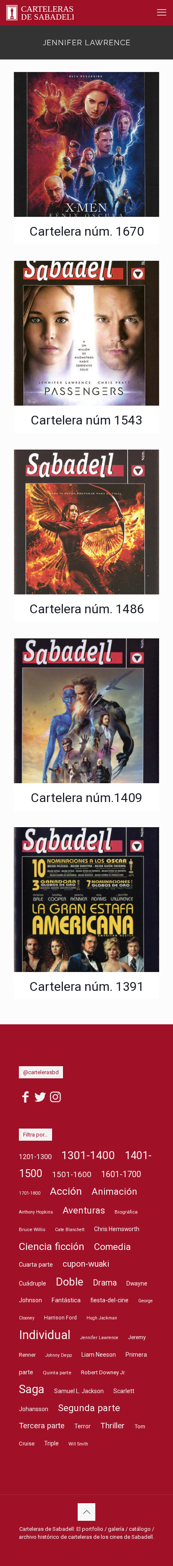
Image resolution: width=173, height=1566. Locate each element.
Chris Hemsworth (116, 1229)
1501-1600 (72, 1174)
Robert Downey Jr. (103, 1372)
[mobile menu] (162, 12)
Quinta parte (57, 1373)
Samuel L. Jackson (79, 1391)
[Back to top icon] (86, 1512)
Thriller (112, 1425)
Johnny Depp (58, 1355)
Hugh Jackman (101, 1318)
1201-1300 (35, 1157)
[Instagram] (55, 1099)
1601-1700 (121, 1174)
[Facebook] (25, 1099)
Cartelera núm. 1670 (86, 231)
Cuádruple (32, 1283)
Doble (69, 1281)
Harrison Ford (60, 1317)
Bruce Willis (32, 1229)
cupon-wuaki (86, 1264)
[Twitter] (40, 1099)
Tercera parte (42, 1425)
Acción (66, 1191)
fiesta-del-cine (109, 1300)
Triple (51, 1443)
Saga (32, 1389)
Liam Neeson (98, 1354)
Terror (82, 1426)
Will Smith (78, 1444)
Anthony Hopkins (36, 1212)
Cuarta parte (36, 1264)
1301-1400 (88, 1155)
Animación (114, 1191)
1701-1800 (29, 1193)
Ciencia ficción (51, 1246)
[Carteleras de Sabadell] (39, 12)
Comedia (112, 1247)
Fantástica (66, 1300)
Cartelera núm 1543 (86, 420)
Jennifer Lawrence (99, 1337)
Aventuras (84, 1210)
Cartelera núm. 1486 (86, 609)
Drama (105, 1283)
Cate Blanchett (69, 1229)
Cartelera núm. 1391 (86, 986)
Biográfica (126, 1212)
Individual (45, 1335)
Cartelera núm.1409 (86, 797)
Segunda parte (89, 1407)
